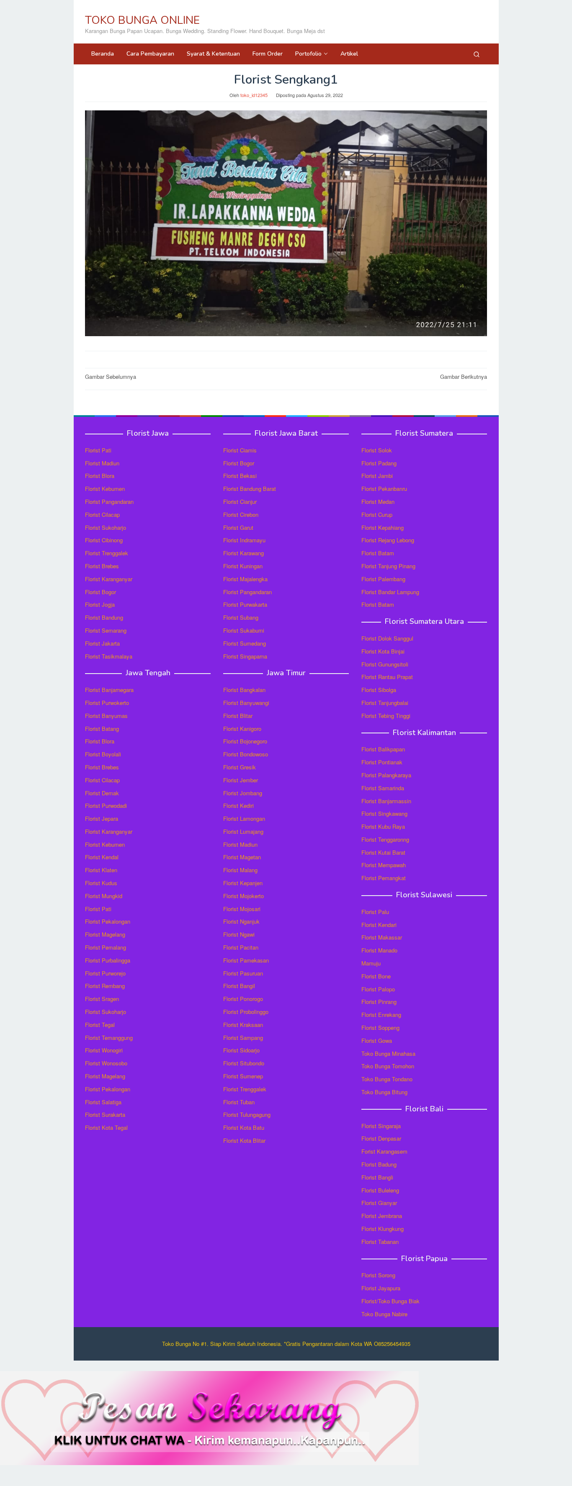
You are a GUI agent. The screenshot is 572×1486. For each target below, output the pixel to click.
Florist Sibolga (378, 690)
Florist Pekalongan (107, 921)
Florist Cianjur (240, 502)
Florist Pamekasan (246, 960)
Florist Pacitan (240, 947)
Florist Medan (377, 502)
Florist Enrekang (381, 1015)
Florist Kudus (101, 883)
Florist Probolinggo (245, 1012)
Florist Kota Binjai (383, 651)
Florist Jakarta (102, 643)
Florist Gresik (239, 767)
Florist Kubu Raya (383, 826)
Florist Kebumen (105, 489)
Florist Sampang (243, 1038)
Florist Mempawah (383, 865)
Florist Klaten (101, 870)
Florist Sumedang (244, 643)
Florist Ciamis (240, 450)
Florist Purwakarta (245, 604)
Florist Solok (376, 450)
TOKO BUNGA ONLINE (142, 20)
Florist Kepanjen (243, 883)
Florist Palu (375, 912)
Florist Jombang (242, 793)
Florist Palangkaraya (386, 775)
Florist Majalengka (245, 579)
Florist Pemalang (105, 947)
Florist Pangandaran (109, 502)
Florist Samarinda (382, 788)
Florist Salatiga (103, 1102)
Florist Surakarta (105, 1114)
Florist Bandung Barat (249, 489)
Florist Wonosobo (106, 1063)
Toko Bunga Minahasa (388, 1053)
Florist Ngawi (239, 934)
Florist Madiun (102, 463)
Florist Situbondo (243, 1063)
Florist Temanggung (109, 1038)
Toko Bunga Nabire (384, 1314)
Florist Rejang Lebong (387, 540)
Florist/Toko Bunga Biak (390, 1301)
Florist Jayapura (380, 1288)
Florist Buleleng (380, 1190)
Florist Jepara (101, 818)
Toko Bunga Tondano (386, 1079)
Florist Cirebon (240, 514)
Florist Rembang (105, 986)
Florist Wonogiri (104, 1050)
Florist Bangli (377, 1177)
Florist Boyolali (103, 754)
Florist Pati (98, 450)
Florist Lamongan (244, 818)
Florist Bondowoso (245, 754)
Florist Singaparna (245, 656)
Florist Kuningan (243, 566)
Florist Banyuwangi (246, 703)
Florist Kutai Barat (383, 852)
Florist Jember (240, 780)
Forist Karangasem (384, 1151)
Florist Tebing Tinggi (385, 716)
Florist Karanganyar (108, 579)
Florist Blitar (238, 716)
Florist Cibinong (104, 540)
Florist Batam (377, 553)
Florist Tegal (100, 1025)
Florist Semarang (105, 630)
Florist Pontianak (381, 762)
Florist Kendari (379, 925)
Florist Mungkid (103, 896)
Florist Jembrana (381, 1216)
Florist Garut (238, 527)
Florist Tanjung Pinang (388, 566)
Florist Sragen (102, 999)
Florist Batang (102, 729)
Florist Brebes (102, 566)
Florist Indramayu (244, 540)
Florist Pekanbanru (384, 489)
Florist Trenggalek (106, 553)
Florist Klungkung (382, 1229)
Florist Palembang (383, 579)
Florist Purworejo (105, 973)
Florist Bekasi (240, 476)
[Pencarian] (476, 53)
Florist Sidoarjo (241, 1050)
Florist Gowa (376, 1040)
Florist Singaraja (381, 1126)
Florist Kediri (238, 805)
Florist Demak (102, 793)
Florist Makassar (381, 937)
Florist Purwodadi (106, 805)
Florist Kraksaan (243, 1025)
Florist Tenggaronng (385, 839)
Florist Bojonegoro (245, 741)
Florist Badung (379, 1164)
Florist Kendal (102, 857)
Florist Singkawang (384, 813)
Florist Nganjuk (241, 921)
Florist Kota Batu (243, 1127)
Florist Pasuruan (243, 973)
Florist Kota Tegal (106, 1127)
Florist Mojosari (241, 909)
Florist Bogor (100, 592)
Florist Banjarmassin (386, 801)
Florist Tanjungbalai (384, 703)
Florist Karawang (243, 553)
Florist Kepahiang (382, 527)
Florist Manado (379, 950)
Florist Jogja (100, 604)
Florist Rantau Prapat (387, 677)
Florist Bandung (104, 617)
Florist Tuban (239, 1102)
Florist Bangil (239, 986)
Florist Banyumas (106, 716)
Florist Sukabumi (243, 630)
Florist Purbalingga (107, 960)
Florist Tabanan (380, 1242)
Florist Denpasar (381, 1138)
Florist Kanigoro (242, 729)
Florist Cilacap (102, 514)
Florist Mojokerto (243, 896)
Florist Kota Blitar (244, 1140)
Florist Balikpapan (383, 749)
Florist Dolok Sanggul (387, 638)
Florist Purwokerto (107, 703)
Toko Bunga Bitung (384, 1092)
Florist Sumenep (243, 1076)
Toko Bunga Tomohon (387, 1066)
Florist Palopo (378, 989)
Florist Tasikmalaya (108, 656)
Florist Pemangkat (383, 878)
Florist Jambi (377, 476)
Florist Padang (379, 463)
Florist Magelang (105, 934)
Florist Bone (376, 976)
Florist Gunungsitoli (384, 664)
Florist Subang (240, 617)
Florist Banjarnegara (109, 690)
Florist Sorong (378, 1275)
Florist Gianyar (379, 1203)
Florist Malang (240, 870)
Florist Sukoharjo (105, 527)
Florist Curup (376, 514)
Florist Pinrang (379, 1002)
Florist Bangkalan (244, 690)
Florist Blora (99, 476)
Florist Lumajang (243, 831)
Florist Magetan (242, 857)
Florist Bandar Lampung (390, 592)
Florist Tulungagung (247, 1114)
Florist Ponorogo (243, 999)
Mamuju (371, 963)
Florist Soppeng (380, 1028)
